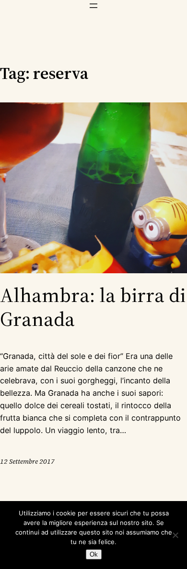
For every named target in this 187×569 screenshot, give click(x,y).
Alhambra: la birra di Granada (93, 307)
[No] (175, 535)
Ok (94, 554)
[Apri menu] (93, 5)
